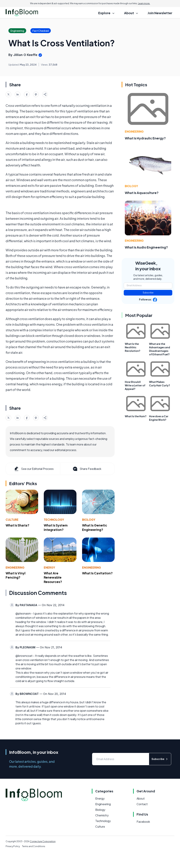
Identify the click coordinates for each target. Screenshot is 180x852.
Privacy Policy (13, 846)
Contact (142, 804)
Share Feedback (90, 469)
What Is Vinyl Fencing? (15, 575)
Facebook (143, 821)
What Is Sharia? (17, 525)
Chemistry (102, 815)
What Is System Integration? (56, 527)
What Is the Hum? (135, 416)
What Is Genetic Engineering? (94, 527)
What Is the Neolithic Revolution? (132, 347)
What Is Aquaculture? (142, 193)
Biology (88, 519)
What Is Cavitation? (97, 573)
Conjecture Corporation (43, 841)
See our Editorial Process (37, 469)
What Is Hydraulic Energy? (145, 138)
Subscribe (148, 292)
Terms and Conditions (33, 846)
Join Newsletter (160, 13)
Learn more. (144, 3)
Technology (54, 519)
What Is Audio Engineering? (146, 247)
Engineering (15, 567)
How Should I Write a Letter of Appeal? (135, 385)
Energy (49, 567)
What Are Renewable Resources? (53, 577)
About (141, 798)
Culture (12, 519)
